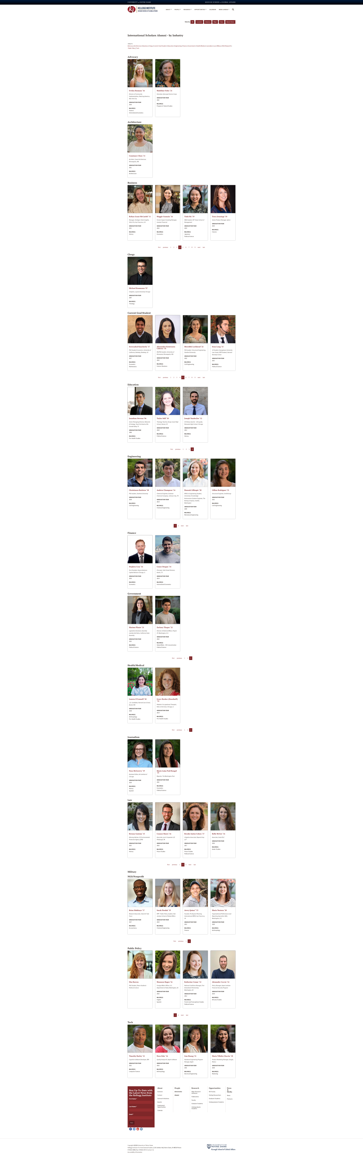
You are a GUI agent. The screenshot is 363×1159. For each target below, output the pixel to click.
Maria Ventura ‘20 (219, 910)
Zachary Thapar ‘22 (165, 627)
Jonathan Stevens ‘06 (137, 418)
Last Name (133, 1106)
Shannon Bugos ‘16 (164, 982)
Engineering (178, 46)
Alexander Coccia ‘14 (220, 982)
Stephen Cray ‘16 (136, 567)
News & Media (223, 9)
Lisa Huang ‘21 (190, 1056)
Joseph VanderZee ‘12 (193, 418)
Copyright (130, 1145)
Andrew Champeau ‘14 (166, 490)
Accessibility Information (135, 1152)
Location (199, 22)
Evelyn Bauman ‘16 (137, 90)
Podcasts (230, 1099)
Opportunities (199, 9)
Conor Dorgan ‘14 (164, 567)
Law (214, 46)
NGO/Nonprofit (226, 46)
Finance (184, 46)
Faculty (194, 1100)
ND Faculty (212, 1092)
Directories (178, 1092)
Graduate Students (197, 1103)
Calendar (212, 9)
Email (131, 1114)
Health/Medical (200, 46)
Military (219, 46)
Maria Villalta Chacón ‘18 (222, 1056)
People (177, 9)
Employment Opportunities (161, 1106)
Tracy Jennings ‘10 (219, 216)
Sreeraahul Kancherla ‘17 (139, 347)
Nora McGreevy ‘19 (137, 771)
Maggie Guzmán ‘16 (165, 216)
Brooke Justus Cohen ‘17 (194, 834)
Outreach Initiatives (163, 1098)
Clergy (151, 46)
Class (221, 22)
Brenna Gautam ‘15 (137, 834)
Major (215, 22)
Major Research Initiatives (196, 1092)
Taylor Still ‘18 (163, 418)
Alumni (177, 1095)
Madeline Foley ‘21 (164, 90)
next (199, 247)
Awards (159, 1102)
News (228, 1095)
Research (187, 9)
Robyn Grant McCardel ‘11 (140, 216)
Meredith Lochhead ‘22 (193, 347)
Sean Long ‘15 (217, 347)
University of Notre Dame (145, 1145)
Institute (160, 1092)
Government (191, 46)
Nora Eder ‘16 (162, 1056)
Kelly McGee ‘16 (218, 834)
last (204, 247)
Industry (207, 22)
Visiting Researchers (215, 1095)
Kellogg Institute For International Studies (140, 1148)
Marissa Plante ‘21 (136, 627)
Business (145, 46)
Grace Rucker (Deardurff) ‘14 (167, 700)
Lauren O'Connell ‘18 (137, 699)
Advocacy (130, 46)
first (159, 247)
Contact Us (150, 1150)
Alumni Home (230, 22)
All (192, 22)
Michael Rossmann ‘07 (138, 288)
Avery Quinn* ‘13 (191, 910)
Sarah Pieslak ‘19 (164, 910)
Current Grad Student (160, 46)
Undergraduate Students (196, 1108)
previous (165, 247)
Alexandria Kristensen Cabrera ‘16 (166, 348)
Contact (159, 1095)
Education (170, 46)
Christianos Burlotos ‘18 (139, 490)
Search (233, 10)
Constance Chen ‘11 (137, 156)
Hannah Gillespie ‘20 (192, 490)
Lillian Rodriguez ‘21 (220, 490)
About (168, 9)
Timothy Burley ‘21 (137, 1056)
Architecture (138, 46)
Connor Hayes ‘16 (164, 834)
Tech (137, 48)
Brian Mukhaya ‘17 (137, 910)
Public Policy (131, 48)
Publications (195, 1097)
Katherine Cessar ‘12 (192, 982)
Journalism (209, 46)
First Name (133, 1099)
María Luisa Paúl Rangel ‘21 (167, 772)
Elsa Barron (134, 982)
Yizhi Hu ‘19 (189, 216)
